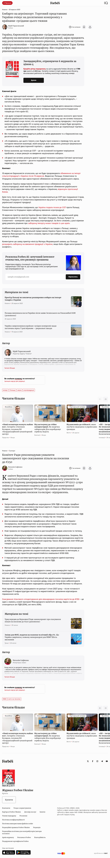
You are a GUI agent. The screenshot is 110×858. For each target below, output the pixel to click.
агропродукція (29, 390)
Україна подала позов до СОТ (52, 207)
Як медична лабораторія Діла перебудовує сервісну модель (47, 428)
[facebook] (92, 761)
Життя (69, 432)
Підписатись (73, 277)
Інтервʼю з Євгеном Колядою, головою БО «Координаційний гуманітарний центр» (17, 429)
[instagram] (97, 761)
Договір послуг (30, 812)
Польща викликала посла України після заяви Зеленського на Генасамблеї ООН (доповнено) (40, 314)
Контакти (6, 808)
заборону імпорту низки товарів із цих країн (49, 223)
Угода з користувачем (22, 808)
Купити (33, 80)
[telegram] (102, 761)
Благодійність (40, 837)
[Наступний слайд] (105, 399)
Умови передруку (9, 816)
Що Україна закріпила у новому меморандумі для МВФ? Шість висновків (32, 637)
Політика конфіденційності (13, 820)
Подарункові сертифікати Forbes (15, 841)
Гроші (6, 643)
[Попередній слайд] (100, 708)
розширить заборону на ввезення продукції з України (27, 244)
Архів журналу (8, 837)
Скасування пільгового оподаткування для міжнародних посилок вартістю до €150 (40, 599)
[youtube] (106, 761)
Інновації (102, 437)
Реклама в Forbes (24, 837)
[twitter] (88, 761)
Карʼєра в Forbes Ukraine (11, 812)
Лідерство (5, 437)
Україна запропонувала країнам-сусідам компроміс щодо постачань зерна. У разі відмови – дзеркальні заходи (31, 327)
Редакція (36, 827)
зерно (19, 390)
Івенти (42, 812)
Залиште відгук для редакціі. (14, 381)
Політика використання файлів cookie (17, 824)
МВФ (4, 699)
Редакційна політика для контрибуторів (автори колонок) (22, 832)
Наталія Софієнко (15, 467)
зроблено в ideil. (101, 853)
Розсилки (23, 816)
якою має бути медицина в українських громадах (82, 426)
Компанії (37, 435)
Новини (4, 9)
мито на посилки (14, 699)
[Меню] (106, 3)
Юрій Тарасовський (16, 26)
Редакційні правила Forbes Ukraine (16, 827)
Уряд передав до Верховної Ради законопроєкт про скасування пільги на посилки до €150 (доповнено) (33, 620)
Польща (12, 390)
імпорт (5, 390)
